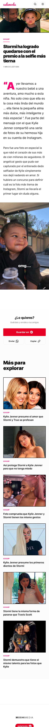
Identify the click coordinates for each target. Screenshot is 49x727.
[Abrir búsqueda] (35, 4)
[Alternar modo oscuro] (43, 4)
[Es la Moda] (9, 4)
